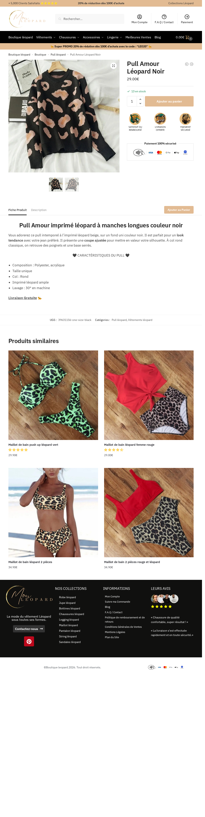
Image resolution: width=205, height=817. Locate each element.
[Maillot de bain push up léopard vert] (53, 395)
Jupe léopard (67, 603)
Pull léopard (58, 54)
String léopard (68, 636)
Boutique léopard (19, 54)
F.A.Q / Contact (164, 22)
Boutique (40, 54)
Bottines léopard (69, 608)
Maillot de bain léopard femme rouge (129, 445)
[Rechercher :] (89, 19)
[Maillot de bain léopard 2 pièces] (53, 512)
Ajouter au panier (169, 101)
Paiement (187, 22)
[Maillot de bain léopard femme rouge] (149, 395)
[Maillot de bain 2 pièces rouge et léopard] (149, 512)
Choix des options (53, 463)
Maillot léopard (68, 625)
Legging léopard (69, 619)
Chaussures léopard (71, 614)
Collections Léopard (181, 3)
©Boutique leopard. (56, 667)
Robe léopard (67, 597)
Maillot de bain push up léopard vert (33, 445)
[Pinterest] (29, 641)
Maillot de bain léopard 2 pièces (30, 562)
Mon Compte (140, 22)
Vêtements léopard (140, 320)
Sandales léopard (70, 642)
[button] (113, 66)
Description (39, 210)
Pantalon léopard (69, 631)
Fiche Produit (17, 210)
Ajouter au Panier (179, 210)
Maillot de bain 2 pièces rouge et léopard (132, 562)
